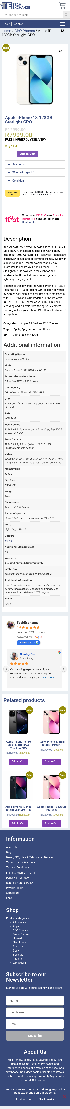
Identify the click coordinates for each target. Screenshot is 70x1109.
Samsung (18, 946)
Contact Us (12, 893)
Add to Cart (27, 153)
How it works (29, 222)
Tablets (17, 958)
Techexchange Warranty (20, 862)
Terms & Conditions (17, 867)
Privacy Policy (14, 887)
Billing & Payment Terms (20, 872)
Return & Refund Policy (20, 882)
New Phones (20, 942)
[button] (62, 24)
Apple (24, 323)
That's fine (23, 1099)
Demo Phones (21, 934)
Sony (16, 950)
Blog (9, 852)
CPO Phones (24, 31)
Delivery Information (18, 877)
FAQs (9, 898)
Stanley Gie (27, 654)
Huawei (17, 938)
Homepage (34, 329)
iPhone (46, 329)
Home (6, 31)
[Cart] (62, 5)
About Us (11, 847)
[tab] (35, 164)
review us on (27, 642)
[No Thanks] (64, 1095)
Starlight (9, 540)
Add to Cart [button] (18, 761)
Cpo (24, 329)
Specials (18, 954)
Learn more (48, 194)
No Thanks (46, 1099)
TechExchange (28, 622)
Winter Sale (19, 962)
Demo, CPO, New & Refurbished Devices (29, 857)
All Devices (35, 323)
